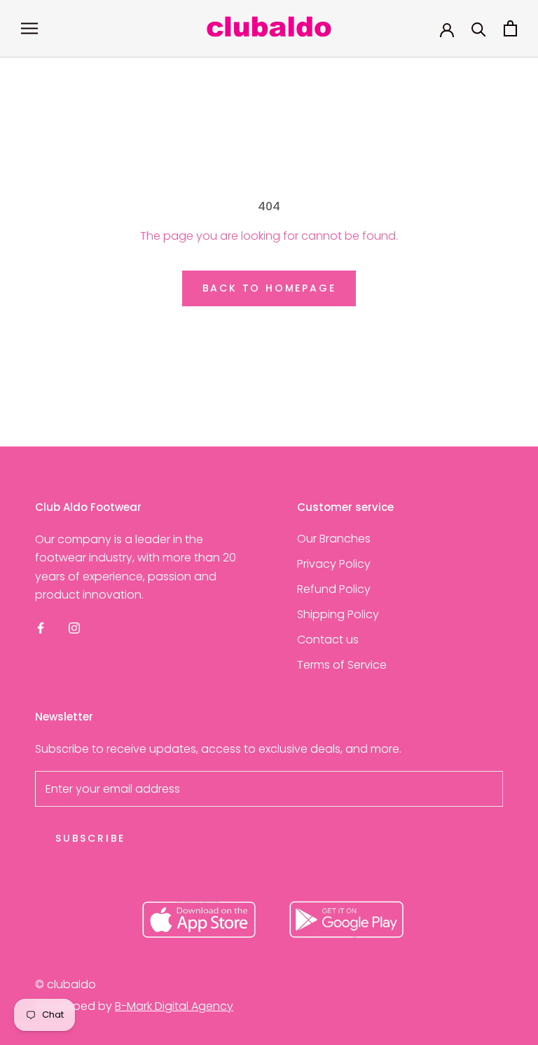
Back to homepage (269, 288)
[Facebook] (40, 628)
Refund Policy (334, 589)
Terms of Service (342, 665)
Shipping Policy (338, 614)
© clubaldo (65, 984)
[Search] (478, 28)
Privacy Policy (334, 564)
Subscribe (90, 838)
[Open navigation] (29, 28)
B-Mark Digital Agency (174, 1006)
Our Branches (334, 539)
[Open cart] (510, 28)
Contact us (328, 639)
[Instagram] (74, 628)
